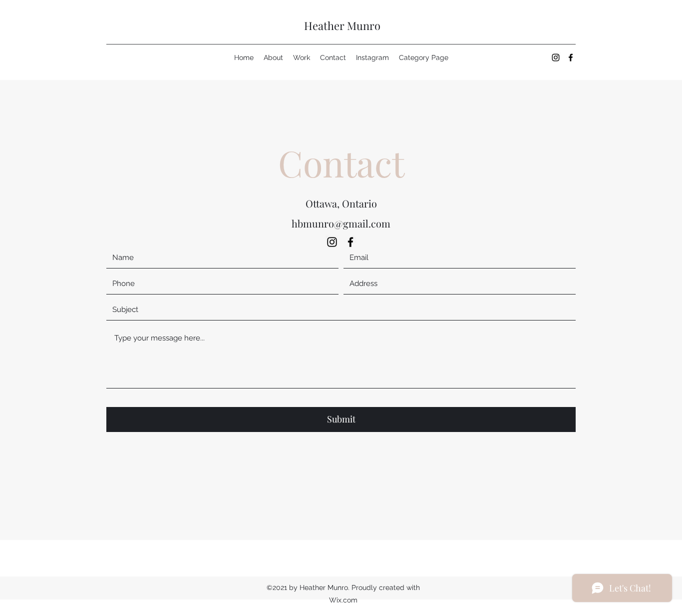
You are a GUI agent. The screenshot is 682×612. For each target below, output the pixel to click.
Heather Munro (342, 25)
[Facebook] (571, 57)
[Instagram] (556, 57)
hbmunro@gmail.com (341, 223)
